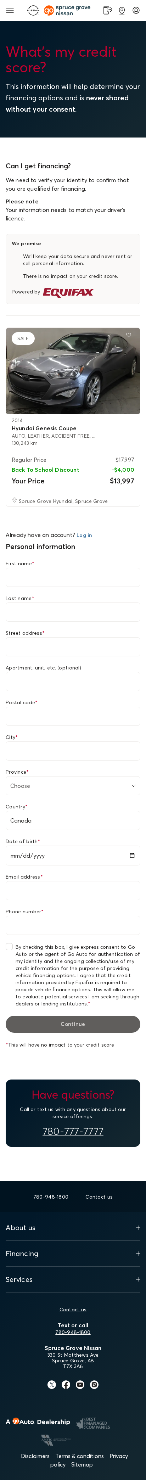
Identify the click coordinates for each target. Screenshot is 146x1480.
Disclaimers (35, 1455)
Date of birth (23, 841)
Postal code (22, 702)
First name (20, 563)
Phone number (25, 911)
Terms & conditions (79, 1455)
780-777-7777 (73, 1131)
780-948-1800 (72, 1332)
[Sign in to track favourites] (130, 336)
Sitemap (82, 1464)
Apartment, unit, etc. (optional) (43, 668)
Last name (20, 598)
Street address (25, 633)
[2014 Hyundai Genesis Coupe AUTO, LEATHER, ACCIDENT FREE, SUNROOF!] (73, 371)
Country (17, 806)
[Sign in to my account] (136, 10)
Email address (24, 877)
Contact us (73, 1309)
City (12, 737)
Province (17, 772)
